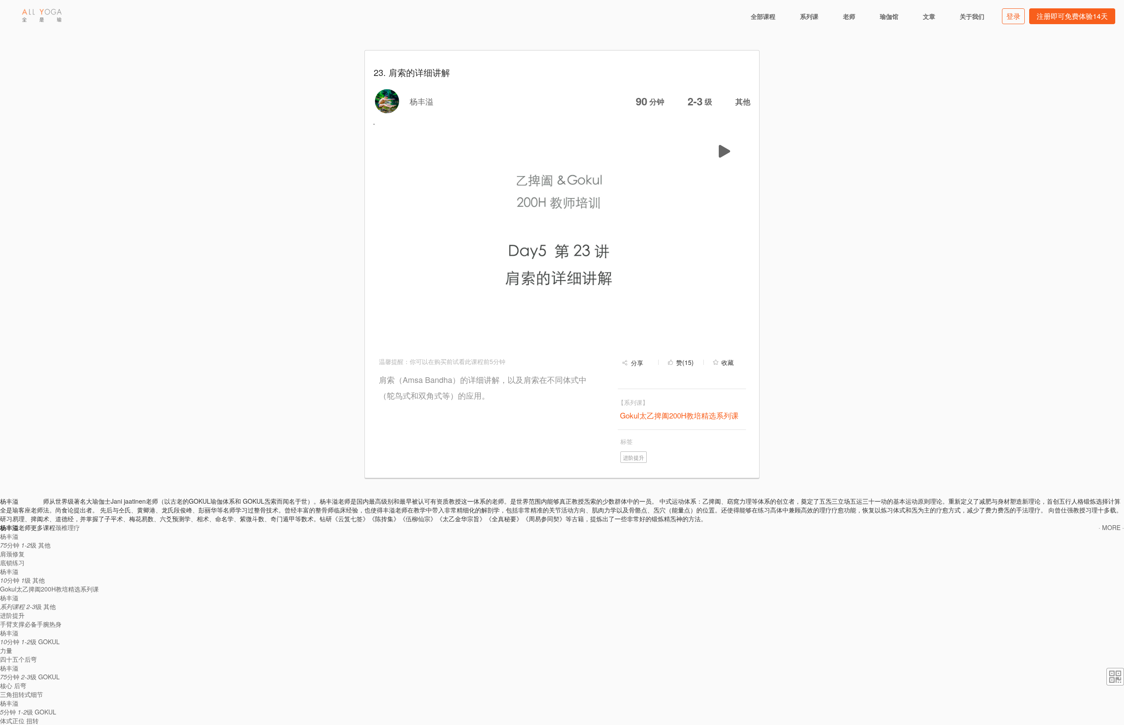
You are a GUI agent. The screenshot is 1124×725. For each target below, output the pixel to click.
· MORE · (1111, 527)
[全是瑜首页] (41, 15)
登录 (1013, 16)
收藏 (727, 362)
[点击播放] (723, 151)
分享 (637, 362)
